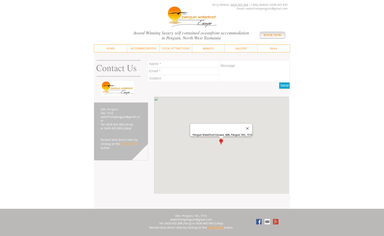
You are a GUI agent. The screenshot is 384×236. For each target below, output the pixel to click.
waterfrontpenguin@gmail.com (267, 8)
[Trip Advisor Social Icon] (267, 221)
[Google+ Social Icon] (275, 221)
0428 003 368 (239, 5)
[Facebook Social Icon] (259, 221)
